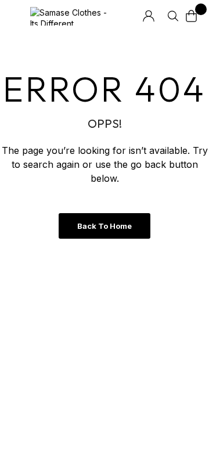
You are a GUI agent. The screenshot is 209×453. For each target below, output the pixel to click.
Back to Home (104, 226)
